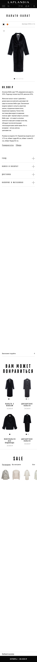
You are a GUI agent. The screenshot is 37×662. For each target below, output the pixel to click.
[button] (18, 158)
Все (33, 464)
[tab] (14, 78)
